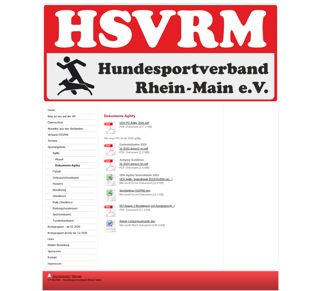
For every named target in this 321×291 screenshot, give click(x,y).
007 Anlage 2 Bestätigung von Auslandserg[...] (147, 205)
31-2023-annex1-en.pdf (133, 163)
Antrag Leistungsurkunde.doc (137, 221)
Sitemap (77, 276)
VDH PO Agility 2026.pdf (134, 122)
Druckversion (61, 276)
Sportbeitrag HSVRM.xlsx (134, 190)
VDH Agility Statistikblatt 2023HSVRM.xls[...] (146, 179)
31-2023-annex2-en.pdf (133, 148)
